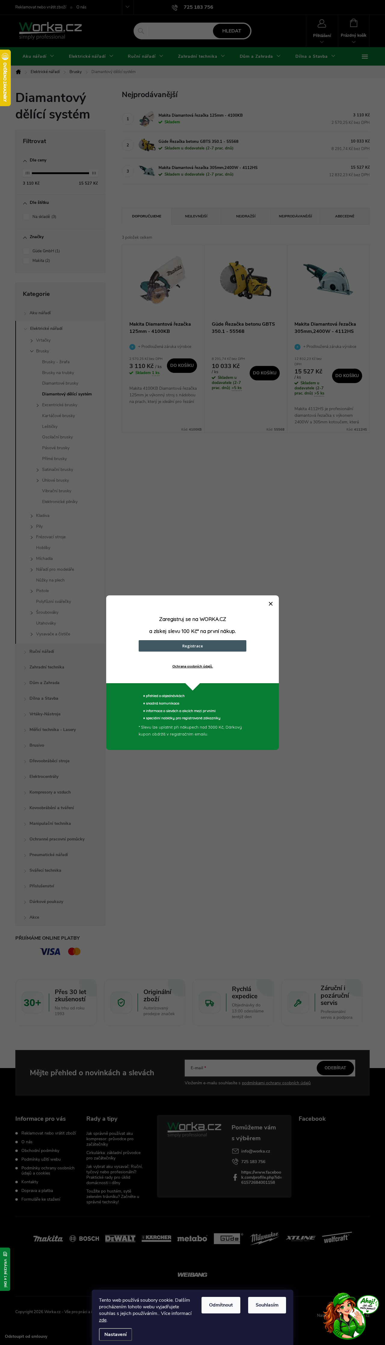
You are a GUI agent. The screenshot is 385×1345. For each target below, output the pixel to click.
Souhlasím (267, 1305)
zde (102, 1320)
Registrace (192, 646)
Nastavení (115, 1334)
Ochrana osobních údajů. (192, 666)
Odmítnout (221, 1305)
